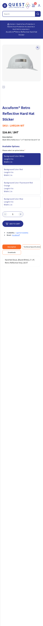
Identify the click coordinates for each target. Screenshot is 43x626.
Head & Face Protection (25, 24)
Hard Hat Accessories (20, 29)
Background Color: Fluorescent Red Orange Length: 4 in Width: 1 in (18, 187)
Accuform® (16, 235)
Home (12, 24)
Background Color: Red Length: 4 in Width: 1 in (13, 172)
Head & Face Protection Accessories (20, 27)
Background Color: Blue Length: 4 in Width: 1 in (13, 202)
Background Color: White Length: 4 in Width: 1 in (14, 159)
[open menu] (4, 5)
